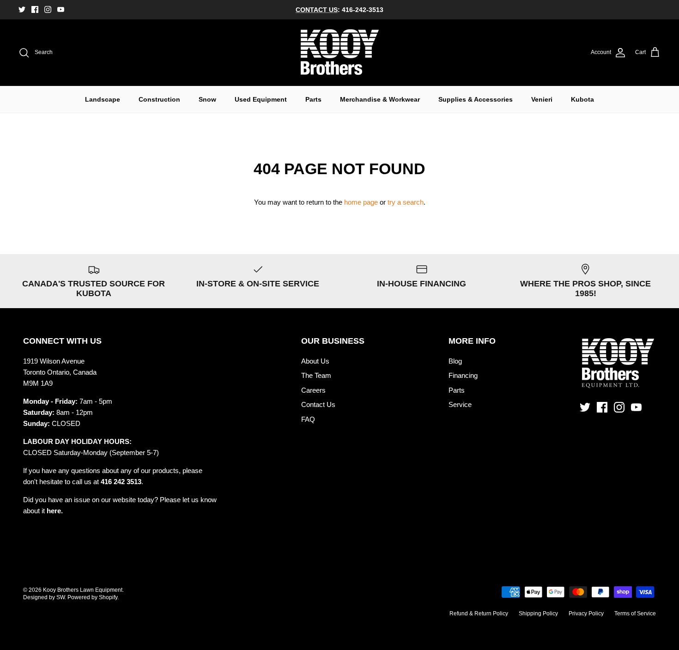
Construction (159, 99)
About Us (315, 361)
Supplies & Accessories (475, 99)
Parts (313, 99)
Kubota (582, 99)
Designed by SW (44, 597)
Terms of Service (635, 613)
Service (460, 404)
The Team (316, 375)
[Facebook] (34, 9)
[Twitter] (21, 9)
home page (361, 202)
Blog (455, 361)
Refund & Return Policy (478, 613)
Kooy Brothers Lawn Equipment (82, 590)
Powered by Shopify (92, 597)
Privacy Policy (586, 613)
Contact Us (318, 404)
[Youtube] (60, 9)
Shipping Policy (538, 613)
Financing (463, 375)
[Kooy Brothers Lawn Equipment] (339, 53)
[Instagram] (47, 9)
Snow (207, 99)
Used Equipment (261, 99)
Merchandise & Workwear (380, 99)
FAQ (308, 419)
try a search (406, 202)
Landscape (102, 99)
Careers (313, 390)
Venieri (541, 99)
